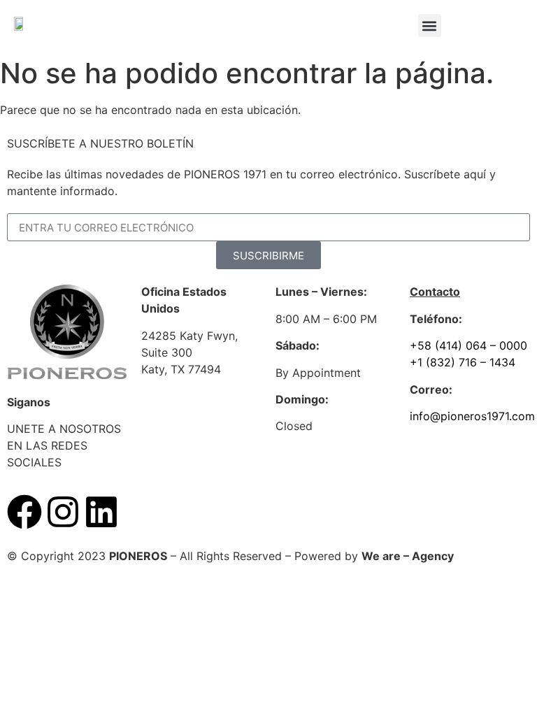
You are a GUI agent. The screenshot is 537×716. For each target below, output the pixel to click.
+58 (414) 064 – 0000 (468, 345)
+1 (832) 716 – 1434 (462, 362)
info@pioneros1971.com (472, 416)
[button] (429, 25)
